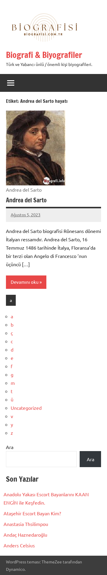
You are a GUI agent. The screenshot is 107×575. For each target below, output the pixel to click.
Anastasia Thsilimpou (26, 524)
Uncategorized (26, 408)
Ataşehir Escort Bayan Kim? (32, 513)
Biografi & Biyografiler (44, 55)
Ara (9, 447)
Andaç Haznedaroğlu (25, 535)
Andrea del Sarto (26, 200)
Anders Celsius (19, 545)
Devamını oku (25, 282)
